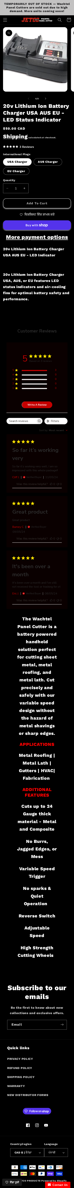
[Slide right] (45, 99)
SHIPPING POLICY (20, 1077)
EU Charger (16, 171)
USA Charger (17, 161)
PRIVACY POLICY (20, 1059)
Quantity (9, 180)
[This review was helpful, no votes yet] (51, 484)
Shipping (15, 136)
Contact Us (59, 1184)
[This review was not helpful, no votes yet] (58, 484)
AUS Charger (48, 161)
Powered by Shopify (54, 1180)
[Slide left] (29, 99)
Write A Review (37, 405)
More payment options (37, 237)
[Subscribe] (62, 1025)
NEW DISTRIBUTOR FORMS (27, 1095)
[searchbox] (21, 421)
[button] (5, 19)
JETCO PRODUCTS (29, 1180)
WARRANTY (16, 1086)
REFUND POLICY (19, 1068)
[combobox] (53, 430)
